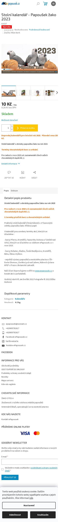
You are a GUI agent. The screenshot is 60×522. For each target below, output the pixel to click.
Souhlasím (42, 514)
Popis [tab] (6, 190)
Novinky (4, 376)
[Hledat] (38, 4)
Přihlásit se (10, 477)
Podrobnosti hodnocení (39, 30)
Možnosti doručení (9, 120)
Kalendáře (20, 298)
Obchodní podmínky (10, 365)
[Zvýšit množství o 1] (11, 126)
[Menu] (53, 4)
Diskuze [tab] (14, 190)
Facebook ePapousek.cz (16, 337)
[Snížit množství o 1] (11, 129)
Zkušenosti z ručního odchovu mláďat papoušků (22, 402)
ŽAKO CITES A (7, 398)
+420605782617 (12, 328)
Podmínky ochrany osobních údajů (16, 373)
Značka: (12, 32)
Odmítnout (15, 514)
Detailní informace (9, 163)
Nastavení (29, 505)
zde (31, 498)
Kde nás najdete (8, 384)
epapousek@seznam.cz (16, 324)
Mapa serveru (7, 380)
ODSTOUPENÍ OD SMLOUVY (13, 369)
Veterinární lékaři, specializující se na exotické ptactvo (25, 407)
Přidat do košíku (27, 128)
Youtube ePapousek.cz (16, 345)
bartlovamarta (12, 341)
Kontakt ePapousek (9, 419)
